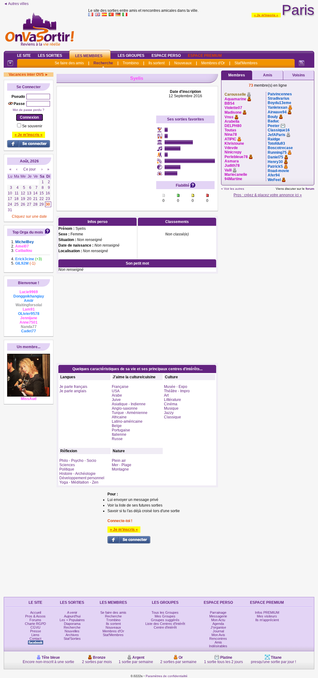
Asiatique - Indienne (129, 404)
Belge (117, 426)
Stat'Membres (245, 63)
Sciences (67, 465)
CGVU (35, 627)
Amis (267, 75)
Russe (117, 439)
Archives (72, 635)
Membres (236, 75)
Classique (172, 417)
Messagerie (218, 616)
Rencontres (218, 638)
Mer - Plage (121, 465)
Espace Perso (166, 55)
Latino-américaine (127, 421)
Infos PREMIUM (267, 612)
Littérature (172, 400)
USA (116, 391)
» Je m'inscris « (266, 15)
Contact (35, 638)
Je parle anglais (72, 391)
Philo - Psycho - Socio (77, 460)
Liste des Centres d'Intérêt (165, 624)
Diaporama (72, 624)
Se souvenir (32, 126)
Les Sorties (50, 55)
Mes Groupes (165, 616)
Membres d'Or (213, 63)
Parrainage (218, 612)
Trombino (131, 63)
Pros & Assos (35, 616)
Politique (66, 469)
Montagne (120, 469)
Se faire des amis (69, 63)
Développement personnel (81, 478)
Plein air (119, 460)
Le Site (24, 55)
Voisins (298, 75)
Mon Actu (218, 620)
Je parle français (73, 387)
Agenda (218, 624)
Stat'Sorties (72, 638)
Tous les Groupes (165, 612)
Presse (35, 631)
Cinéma (170, 404)
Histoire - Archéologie (77, 473)
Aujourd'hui (72, 616)
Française (120, 387)
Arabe (117, 395)
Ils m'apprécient (267, 620)
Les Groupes (131, 55)
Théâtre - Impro (177, 391)
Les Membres (88, 56)
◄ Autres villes (16, 4)
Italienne (119, 434)
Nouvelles (72, 631)
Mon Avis (218, 635)
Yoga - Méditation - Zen (78, 482)
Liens (35, 635)
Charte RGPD (35, 624)
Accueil (35, 612)
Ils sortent (156, 63)
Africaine (119, 417)
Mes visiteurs (267, 616)
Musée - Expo (175, 387)
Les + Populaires (72, 620)
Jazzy (169, 413)
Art (166, 395)
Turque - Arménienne (130, 413)
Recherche (103, 63)
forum (310, 188)
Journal (218, 631)
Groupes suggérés (165, 620)
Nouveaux (183, 63)
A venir (72, 612)
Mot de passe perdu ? (28, 109)
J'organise (218, 627)
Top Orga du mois (27, 232)
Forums (35, 620)
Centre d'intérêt (165, 627)
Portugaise (121, 430)
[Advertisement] (201, 32)
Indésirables (218, 646)
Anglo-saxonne (125, 408)
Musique (171, 408)
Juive (116, 400)
